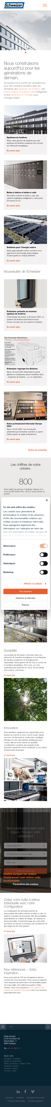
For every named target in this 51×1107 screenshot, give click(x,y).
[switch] (44, 554)
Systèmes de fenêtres (12, 1061)
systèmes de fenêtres (29, 89)
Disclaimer (20, 1098)
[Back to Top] (48, 1027)
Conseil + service (10, 1069)
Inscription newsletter (12, 1059)
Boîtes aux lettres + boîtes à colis (17, 1064)
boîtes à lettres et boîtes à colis (19, 92)
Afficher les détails (33, 583)
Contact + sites (10, 1071)
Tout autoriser (25, 591)
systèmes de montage (22, 95)
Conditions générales (35, 1101)
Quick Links (8, 1056)
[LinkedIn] (18, 1091)
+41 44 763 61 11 (14, 1049)
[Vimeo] (33, 1091)
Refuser (25, 605)
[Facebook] (25, 1091)
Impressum (10, 1098)
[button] (20, 52)
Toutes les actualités (37, 450)
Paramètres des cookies (35, 1098)
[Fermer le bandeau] (47, 500)
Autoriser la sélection (25, 598)
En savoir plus (13, 151)
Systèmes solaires (11, 1066)
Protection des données (16, 1101)
